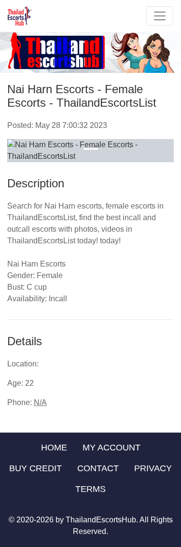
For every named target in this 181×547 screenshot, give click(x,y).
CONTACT (98, 468)
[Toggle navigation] (159, 16)
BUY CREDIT (35, 468)
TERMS (90, 489)
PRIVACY (153, 468)
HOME (54, 447)
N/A (40, 402)
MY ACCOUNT (111, 447)
